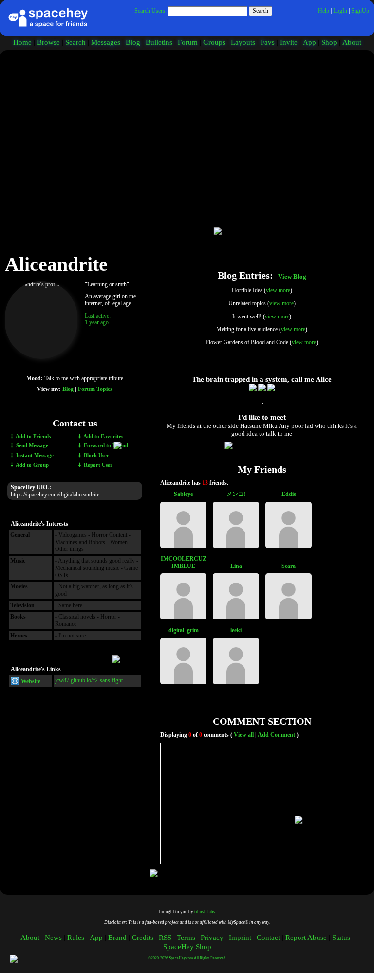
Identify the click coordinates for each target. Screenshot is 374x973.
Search (260, 10)
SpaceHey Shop (187, 947)
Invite (289, 42)
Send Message (31, 445)
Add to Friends (33, 436)
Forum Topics (95, 389)
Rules (75, 937)
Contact (268, 937)
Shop (329, 42)
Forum (188, 42)
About (351, 42)
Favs (268, 42)
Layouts (243, 42)
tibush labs (204, 911)
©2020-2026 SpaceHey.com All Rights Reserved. (187, 958)
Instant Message (34, 455)
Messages (105, 42)
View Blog (292, 276)
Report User (97, 465)
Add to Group (32, 465)
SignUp (360, 10)
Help (323, 10)
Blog (133, 42)
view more (278, 290)
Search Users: (150, 10)
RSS (165, 937)
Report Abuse (306, 937)
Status (341, 937)
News (53, 937)
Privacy (212, 937)
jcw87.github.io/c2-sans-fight (89, 680)
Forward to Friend (105, 445)
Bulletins (159, 42)
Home (22, 42)
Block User (95, 455)
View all (244, 734)
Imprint (240, 937)
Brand (117, 937)
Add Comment (276, 734)
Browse (48, 42)
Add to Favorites (102, 436)
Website (29, 681)
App (309, 42)
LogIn (340, 10)
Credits (142, 937)
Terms (186, 937)
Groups (214, 42)
